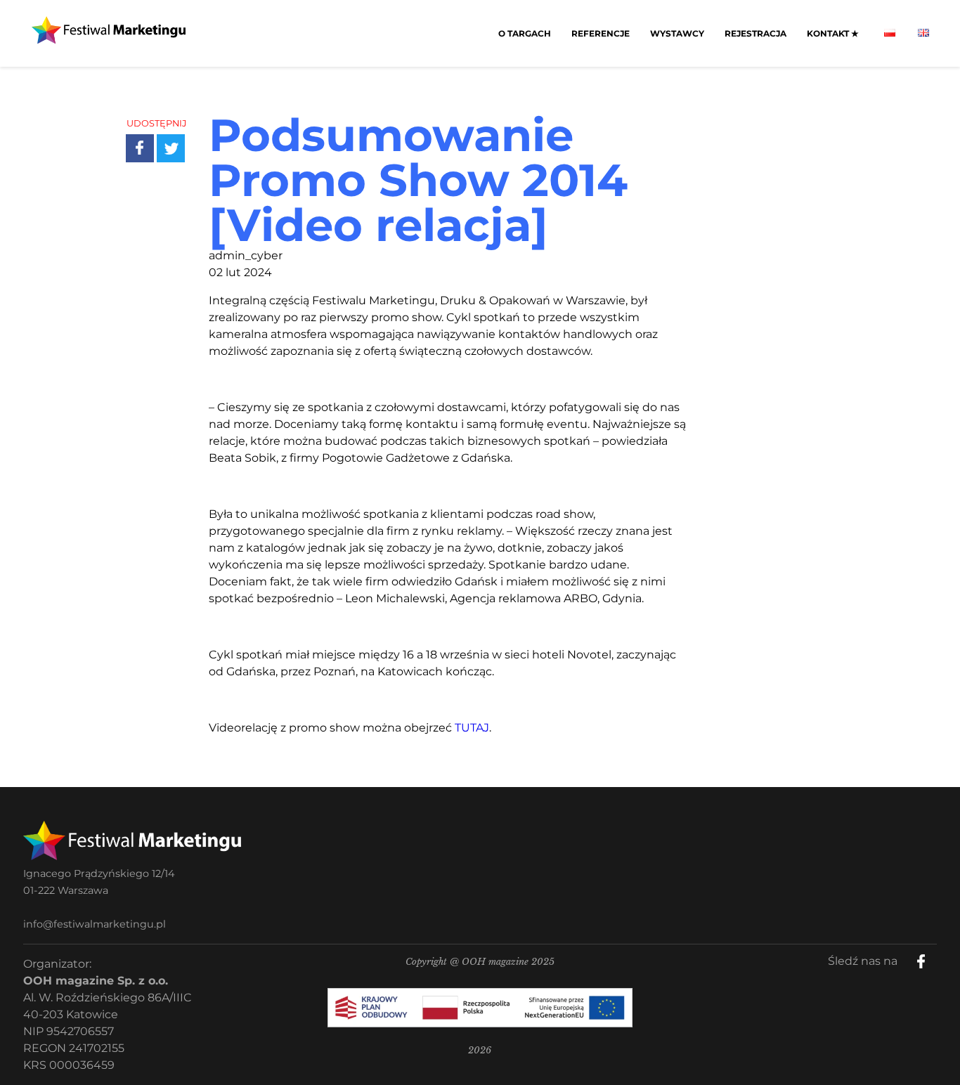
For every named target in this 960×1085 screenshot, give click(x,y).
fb (932, 956)
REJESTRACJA (755, 33)
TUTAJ (472, 727)
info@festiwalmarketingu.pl (94, 924)
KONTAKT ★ (833, 33)
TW (181, 137)
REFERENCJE (600, 33)
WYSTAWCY (677, 33)
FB (151, 137)
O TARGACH (524, 33)
